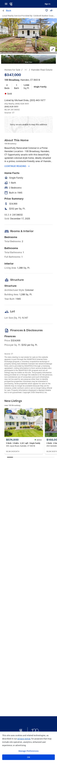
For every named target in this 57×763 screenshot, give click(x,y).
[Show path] (25, 70)
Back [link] (8, 10)
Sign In (47, 4)
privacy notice (23, 738)
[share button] (51, 10)
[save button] (47, 10)
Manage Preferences (29, 751)
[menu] (6, 4)
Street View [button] (28, 62)
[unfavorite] (40, 411)
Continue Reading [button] (15, 166)
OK (28, 757)
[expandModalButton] (52, 49)
